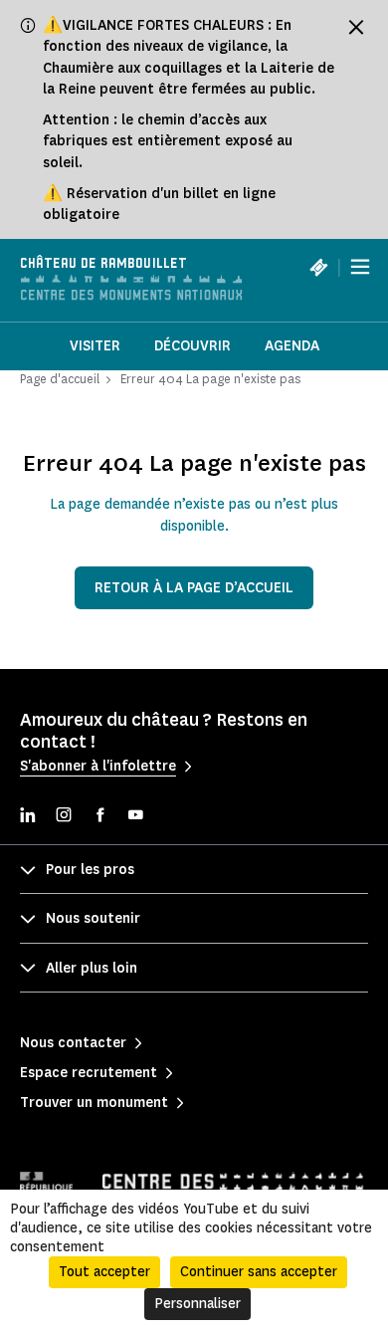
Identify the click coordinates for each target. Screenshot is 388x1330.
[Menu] (360, 267)
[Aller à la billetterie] (318, 267)
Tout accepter (104, 1271)
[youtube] (135, 816)
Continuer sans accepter (258, 1271)
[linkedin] (28, 816)
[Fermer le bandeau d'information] (356, 27)
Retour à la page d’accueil (194, 587)
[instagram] (64, 816)
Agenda (292, 345)
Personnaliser (197, 1303)
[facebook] (99, 816)
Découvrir (192, 345)
